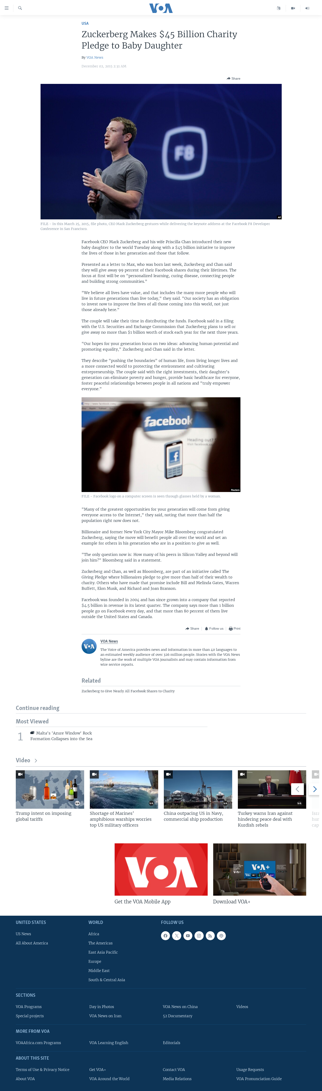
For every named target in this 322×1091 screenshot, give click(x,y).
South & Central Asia (106, 980)
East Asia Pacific (103, 952)
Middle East (99, 970)
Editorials (171, 1043)
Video (23, 761)
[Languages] (279, 8)
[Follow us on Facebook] (165, 935)
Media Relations (177, 1079)
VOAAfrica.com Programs (38, 1043)
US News (23, 934)
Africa (93, 934)
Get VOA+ (97, 1069)
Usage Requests (250, 1069)
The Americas (100, 943)
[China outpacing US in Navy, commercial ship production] (198, 789)
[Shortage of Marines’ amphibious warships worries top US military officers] (124, 789)
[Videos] (293, 8)
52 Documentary (177, 1016)
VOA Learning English (108, 1043)
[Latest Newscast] (307, 8)
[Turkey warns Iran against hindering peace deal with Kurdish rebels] (272, 789)
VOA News (95, 57)
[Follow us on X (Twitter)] (176, 935)
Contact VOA (174, 1069)
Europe (94, 961)
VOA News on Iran (105, 1016)
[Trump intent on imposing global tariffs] (50, 789)
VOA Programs (29, 1007)
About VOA (25, 1079)
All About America (32, 943)
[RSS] (210, 935)
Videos (242, 1007)
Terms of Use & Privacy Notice (42, 1069)
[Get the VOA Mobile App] (161, 869)
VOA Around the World (109, 1079)
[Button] (233, 78)
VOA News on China (180, 1007)
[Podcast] (221, 935)
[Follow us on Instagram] (198, 935)
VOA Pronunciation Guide (259, 1079)
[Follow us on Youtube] (187, 935)
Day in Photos (101, 1007)
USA (85, 24)
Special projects (30, 1016)
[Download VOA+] (259, 869)
